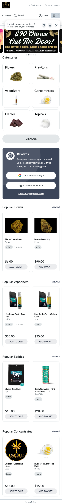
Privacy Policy (30, 502)
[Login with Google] (44, 25)
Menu (8, 15)
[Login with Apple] (50, 25)
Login (46, 15)
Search (21, 15)
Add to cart (46, 267)
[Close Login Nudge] (56, 25)
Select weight (16, 267)
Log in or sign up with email (31, 193)
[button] (32, 25)
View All (31, 138)
